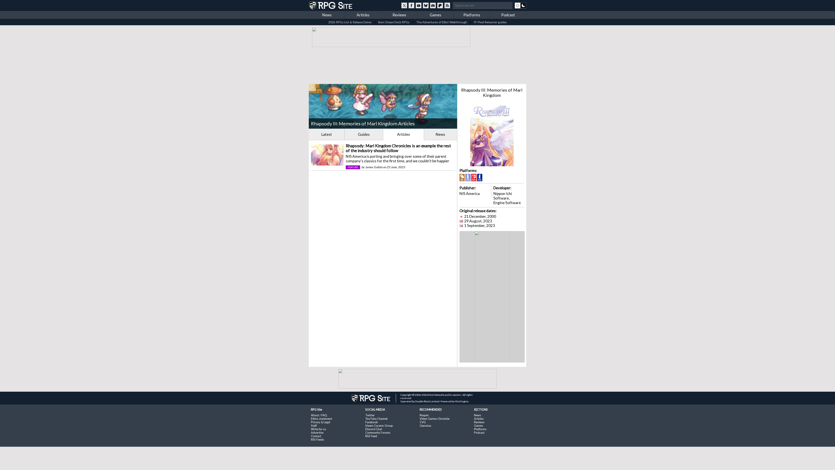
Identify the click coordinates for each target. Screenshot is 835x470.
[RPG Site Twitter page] (404, 5)
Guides (364, 134)
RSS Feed (371, 436)
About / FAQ (319, 415)
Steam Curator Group (379, 425)
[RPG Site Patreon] (440, 5)
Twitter (370, 415)
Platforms (471, 15)
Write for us (318, 429)
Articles (363, 15)
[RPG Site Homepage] (331, 5)
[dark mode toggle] (520, 5)
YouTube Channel (376, 418)
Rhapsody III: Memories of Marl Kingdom (492, 92)
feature (353, 167)
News (327, 15)
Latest (326, 134)
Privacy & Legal (320, 422)
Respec (424, 415)
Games (435, 15)
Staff (314, 425)
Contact (316, 436)
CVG (423, 422)
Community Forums (377, 432)
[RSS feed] (447, 5)
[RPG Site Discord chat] (433, 5)
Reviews (399, 15)
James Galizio (373, 167)
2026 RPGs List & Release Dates (350, 22)
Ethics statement (321, 418)
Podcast (508, 15)
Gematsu (425, 425)
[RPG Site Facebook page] (411, 5)
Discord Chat (373, 429)
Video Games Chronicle (434, 418)
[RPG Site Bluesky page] (426, 5)
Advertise (317, 432)
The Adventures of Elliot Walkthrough (441, 22)
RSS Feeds (317, 439)
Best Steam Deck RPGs (393, 22)
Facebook (371, 422)
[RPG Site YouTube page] (418, 5)
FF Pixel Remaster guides (490, 22)
